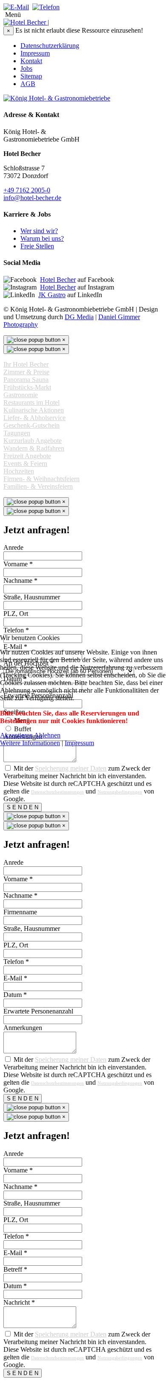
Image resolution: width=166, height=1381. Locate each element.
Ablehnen (47, 735)
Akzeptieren (16, 735)
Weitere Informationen (30, 742)
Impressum (79, 742)
